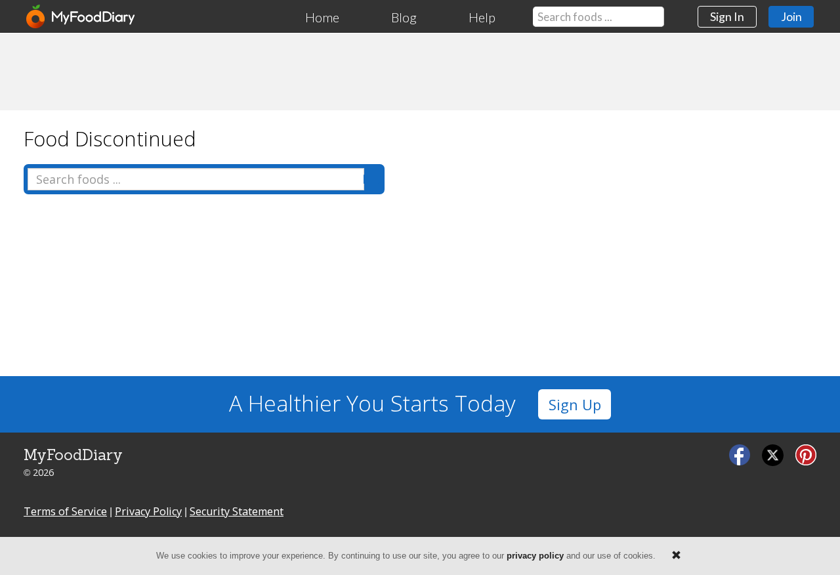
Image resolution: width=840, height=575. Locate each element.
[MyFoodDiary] (81, 16)
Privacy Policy (148, 511)
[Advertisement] (420, 70)
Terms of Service (65, 511)
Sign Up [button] (575, 404)
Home (322, 17)
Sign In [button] (727, 16)
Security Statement (237, 511)
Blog (404, 17)
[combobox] (598, 17)
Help (482, 17)
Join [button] (791, 16)
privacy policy (535, 556)
